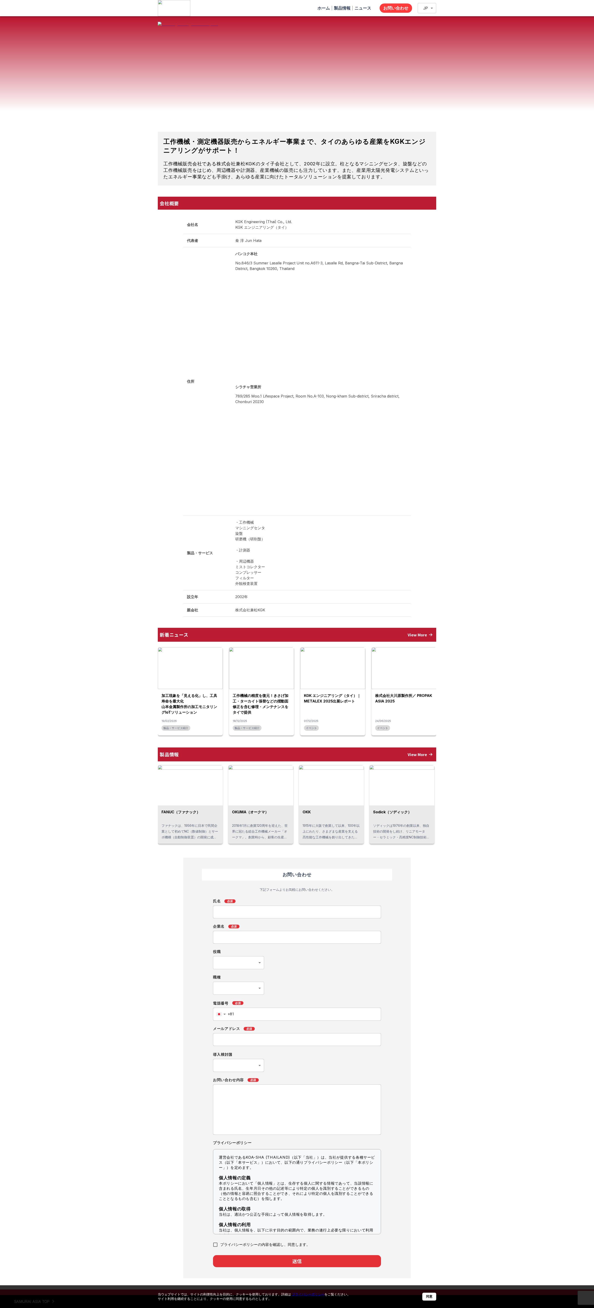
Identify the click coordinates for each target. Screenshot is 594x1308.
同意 (429, 1296)
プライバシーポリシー (308, 1294)
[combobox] (238, 962)
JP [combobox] (425, 8)
